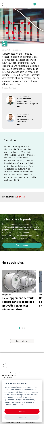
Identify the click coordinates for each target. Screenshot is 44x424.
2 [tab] (22, 328)
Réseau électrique (9, 88)
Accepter (22, 411)
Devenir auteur (22, 245)
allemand (21, 197)
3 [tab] (24, 328)
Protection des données (30, 422)
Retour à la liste (22, 341)
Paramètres (22, 417)
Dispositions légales (13, 422)
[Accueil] (4, 6)
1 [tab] (19, 328)
